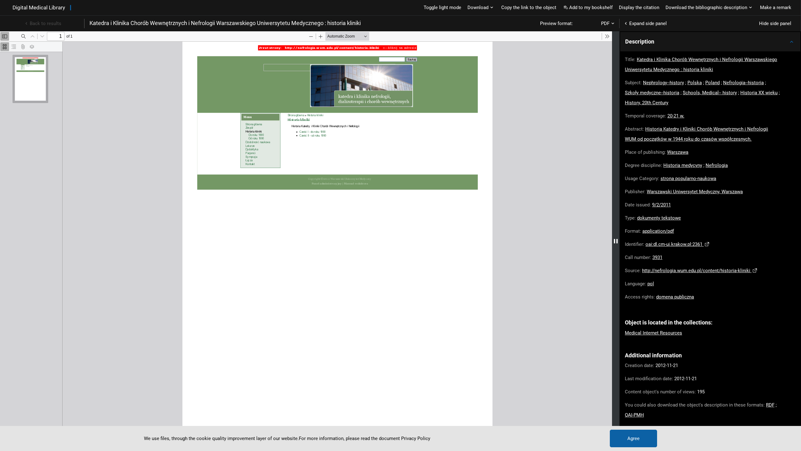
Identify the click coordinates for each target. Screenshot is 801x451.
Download (477, 7)
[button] (710, 42)
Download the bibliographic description (706, 7)
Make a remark (775, 7)
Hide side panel (775, 23)
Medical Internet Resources (653, 333)
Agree (633, 438)
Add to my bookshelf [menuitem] (591, 7)
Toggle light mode (442, 7)
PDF (605, 23)
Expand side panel (648, 23)
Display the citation (639, 7)
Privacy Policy (415, 438)
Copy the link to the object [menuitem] (528, 7)
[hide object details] (616, 241)
